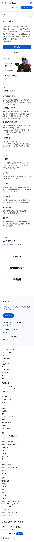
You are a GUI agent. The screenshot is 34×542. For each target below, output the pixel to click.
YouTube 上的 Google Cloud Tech (10, 504)
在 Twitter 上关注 (6, 507)
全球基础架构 (5, 364)
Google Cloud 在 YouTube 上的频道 (11, 501)
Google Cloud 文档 (6, 439)
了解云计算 (4, 447)
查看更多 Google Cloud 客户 (12, 245)
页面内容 (6, 14)
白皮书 (3, 375)
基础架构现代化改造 (7, 399)
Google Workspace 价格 (8, 389)
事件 (2, 489)
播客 (2, 492)
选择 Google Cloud (6, 352)
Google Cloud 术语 (7, 530)
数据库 (3, 402)
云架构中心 (4, 456)
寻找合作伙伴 (7, 332)
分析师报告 (4, 372)
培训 (2, 459)
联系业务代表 (7, 325)
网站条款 (18, 527)
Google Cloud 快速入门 (7, 441)
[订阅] (19, 533)
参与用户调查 (5, 509)
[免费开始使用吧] (27, 7)
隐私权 (12, 527)
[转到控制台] (17, 47)
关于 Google (4, 527)
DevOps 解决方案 (6, 422)
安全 (2, 414)
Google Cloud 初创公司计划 (9, 467)
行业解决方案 (5, 419)
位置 (2, 367)
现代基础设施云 (5, 358)
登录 (31, 3)
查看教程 (5, 339)
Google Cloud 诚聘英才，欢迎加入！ (11, 512)
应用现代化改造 (5, 405)
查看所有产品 (5, 391)
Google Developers (6, 464)
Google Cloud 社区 (6, 515)
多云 (2, 361)
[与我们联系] (15, 7)
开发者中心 (4, 495)
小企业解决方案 (5, 425)
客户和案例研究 (5, 369)
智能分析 (4, 408)
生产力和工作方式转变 (7, 416)
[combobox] (8, 538)
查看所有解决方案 (6, 428)
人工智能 (4, 411)
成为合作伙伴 (5, 486)
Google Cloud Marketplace (8, 444)
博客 (2, 378)
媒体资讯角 (4, 498)
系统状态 (4, 470)
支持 (2, 450)
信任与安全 (4, 355)
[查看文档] (17, 53)
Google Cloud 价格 (6, 386)
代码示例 (4, 453)
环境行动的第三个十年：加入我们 (13, 522)
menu (2, 3)
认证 (2, 461)
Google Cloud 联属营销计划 (9, 436)
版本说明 (4, 473)
